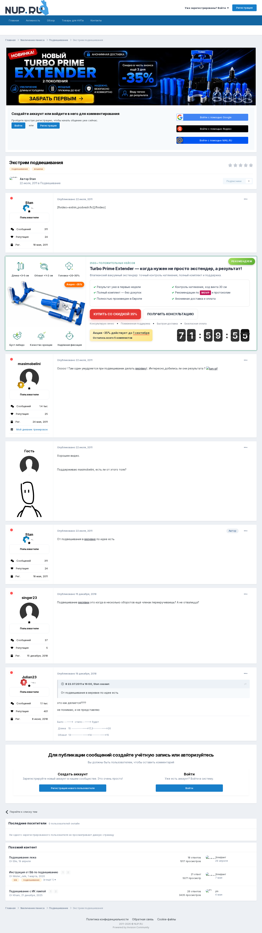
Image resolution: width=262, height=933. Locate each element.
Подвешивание (50, 183)
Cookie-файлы (166, 919)
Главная (14, 20)
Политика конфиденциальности (107, 919)
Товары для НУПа (73, 20)
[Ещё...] (246, 199)
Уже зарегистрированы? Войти (206, 7)
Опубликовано (74, 199)
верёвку (141, 368)
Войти (18, 125)
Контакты (96, 20)
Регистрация (244, 7)
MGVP (205, 292)
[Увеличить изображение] (212, 368)
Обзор (51, 20)
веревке (90, 539)
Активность (33, 20)
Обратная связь (143, 919)
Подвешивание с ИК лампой (28, 891)
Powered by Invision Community (131, 927)
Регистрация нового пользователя (73, 788)
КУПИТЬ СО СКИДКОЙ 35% (115, 314)
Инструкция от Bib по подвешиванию (34, 872)
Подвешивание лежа (22, 857)
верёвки (83, 602)
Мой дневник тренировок (32, 429)
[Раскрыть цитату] (63, 683)
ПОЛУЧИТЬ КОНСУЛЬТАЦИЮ (170, 314)
